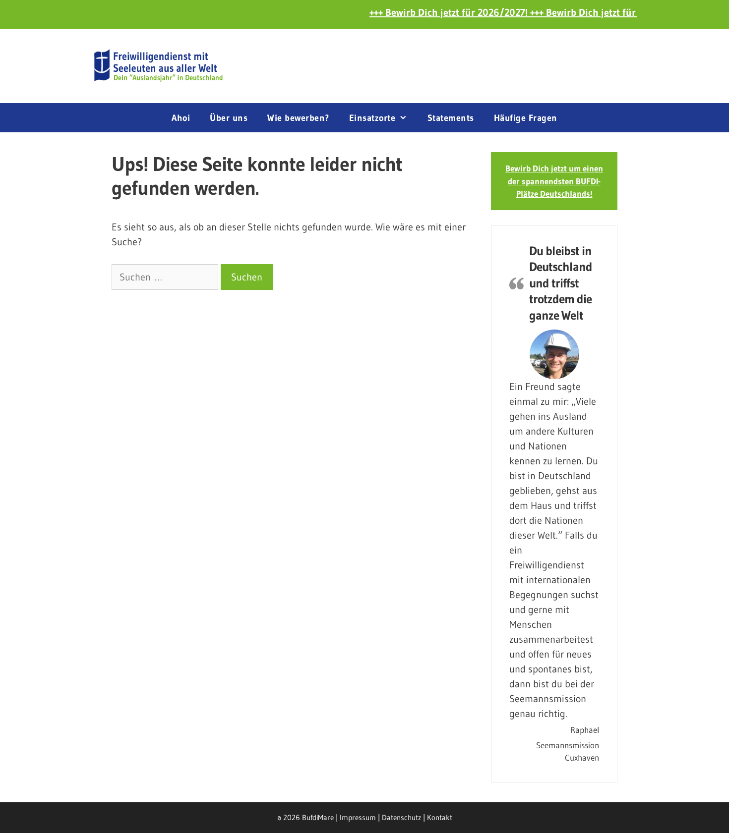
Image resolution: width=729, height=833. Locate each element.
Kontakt (439, 817)
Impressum (358, 817)
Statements (450, 117)
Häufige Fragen (525, 117)
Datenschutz (401, 817)
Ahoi (181, 117)
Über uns (228, 117)
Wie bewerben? (298, 117)
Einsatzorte (372, 117)
